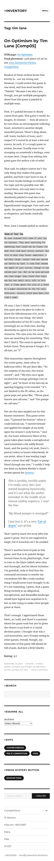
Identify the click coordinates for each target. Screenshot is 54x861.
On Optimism (25, 54)
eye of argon (26, 667)
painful (7, 670)
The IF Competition (17, 753)
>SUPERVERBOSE (15, 748)
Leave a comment (39, 670)
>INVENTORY (15, 11)
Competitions (12, 810)
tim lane (24, 670)
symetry (15, 670)
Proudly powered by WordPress (33, 855)
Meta (7, 832)
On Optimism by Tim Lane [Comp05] (26, 43)
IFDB (35, 753)
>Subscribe (41, 796)
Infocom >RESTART (15, 824)
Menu (45, 10)
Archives (9, 719)
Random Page (13, 778)
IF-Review (10, 817)
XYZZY (8, 846)
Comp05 (29, 663)
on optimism (39, 667)
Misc (6, 839)
